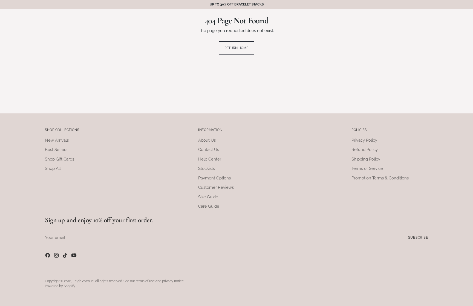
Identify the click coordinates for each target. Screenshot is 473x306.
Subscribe (418, 237)
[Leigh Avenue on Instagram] (57, 256)
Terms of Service (367, 168)
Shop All (53, 168)
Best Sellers (56, 149)
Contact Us (208, 149)
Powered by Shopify (60, 286)
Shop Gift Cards (59, 159)
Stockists (206, 168)
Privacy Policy (364, 140)
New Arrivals (57, 140)
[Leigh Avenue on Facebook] (48, 256)
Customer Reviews (216, 187)
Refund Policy (364, 149)
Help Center (209, 159)
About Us (207, 140)
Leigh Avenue (83, 281)
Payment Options (214, 178)
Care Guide (208, 206)
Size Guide (208, 197)
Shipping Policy (365, 159)
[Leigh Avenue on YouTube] (74, 256)
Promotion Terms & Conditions (380, 178)
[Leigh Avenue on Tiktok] (65, 256)
